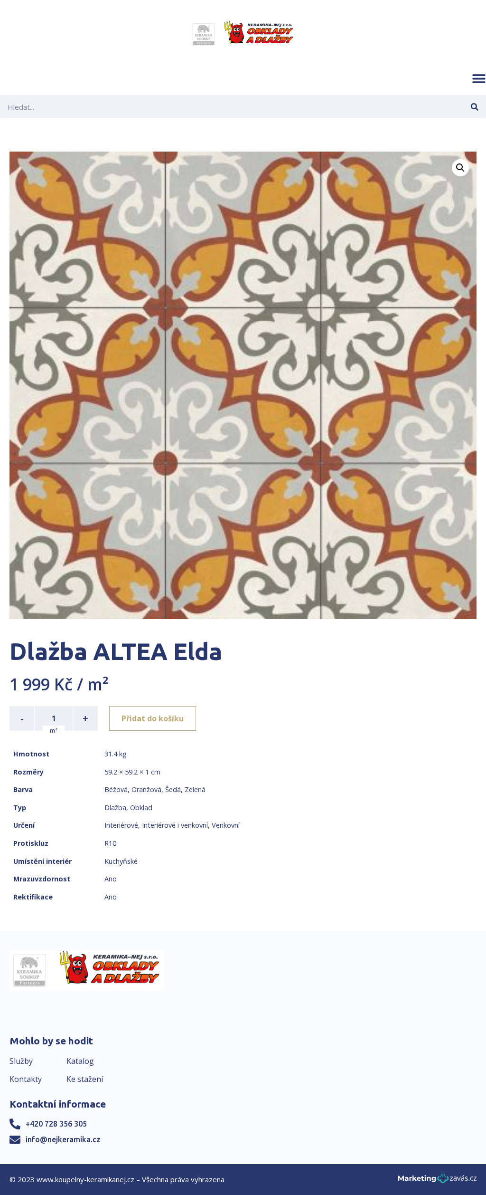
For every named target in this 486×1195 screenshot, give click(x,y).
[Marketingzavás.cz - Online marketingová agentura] (437, 1181)
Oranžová (146, 789)
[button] (479, 78)
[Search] (474, 106)
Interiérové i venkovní (175, 825)
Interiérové (121, 825)
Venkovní (226, 825)
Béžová (116, 789)
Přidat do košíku (153, 718)
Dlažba (115, 807)
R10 (110, 843)
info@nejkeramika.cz (63, 1139)
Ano (110, 878)
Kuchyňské (121, 861)
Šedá (173, 789)
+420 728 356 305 (56, 1123)
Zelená (195, 789)
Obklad (141, 807)
